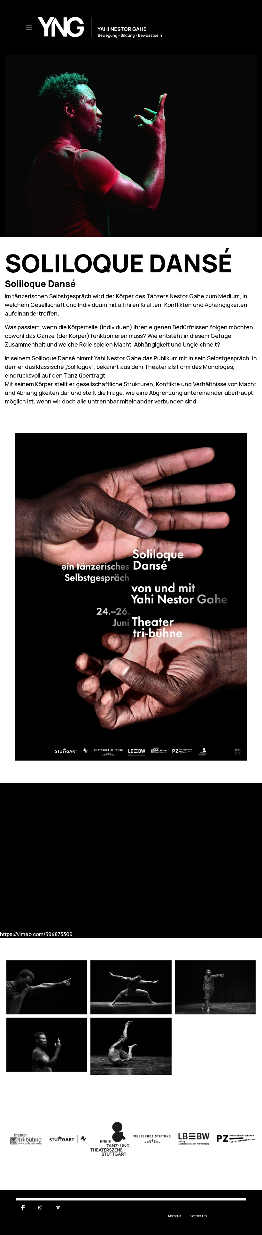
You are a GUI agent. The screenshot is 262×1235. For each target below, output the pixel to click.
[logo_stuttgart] (68, 1139)
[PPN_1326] (130, 987)
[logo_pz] (236, 1139)
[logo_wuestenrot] (152, 1139)
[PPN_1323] (46, 987)
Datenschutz (199, 1216)
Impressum (174, 1216)
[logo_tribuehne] (25, 1139)
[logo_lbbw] (193, 1139)
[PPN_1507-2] (215, 987)
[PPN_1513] (46, 1045)
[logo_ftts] (109, 1139)
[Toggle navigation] (29, 27)
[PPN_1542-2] (130, 1046)
